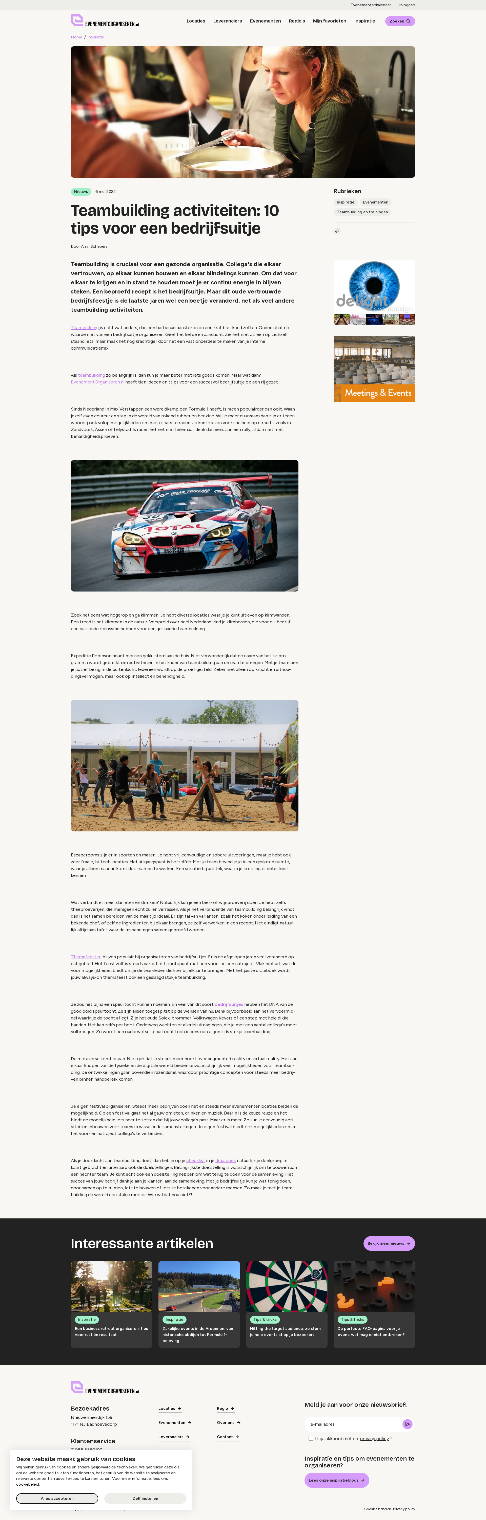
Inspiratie (364, 21)
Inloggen (407, 5)
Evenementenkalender (371, 5)
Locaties (196, 21)
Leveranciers (227, 21)
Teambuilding (85, 327)
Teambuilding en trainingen (362, 212)
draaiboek (225, 1160)
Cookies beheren (377, 1509)
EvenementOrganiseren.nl (97, 382)
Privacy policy (404, 1509)
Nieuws (81, 191)
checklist (195, 1160)
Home (76, 37)
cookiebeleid (27, 1484)
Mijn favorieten (329, 21)
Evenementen (265, 21)
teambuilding (92, 375)
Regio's (297, 21)
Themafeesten (86, 957)
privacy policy (374, 1438)
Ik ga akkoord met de (352, 1438)
